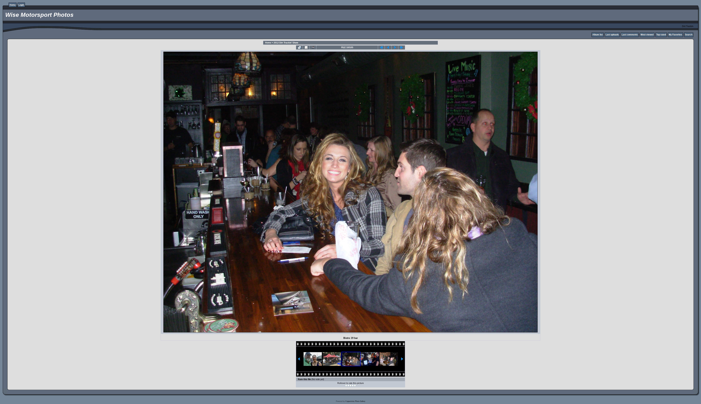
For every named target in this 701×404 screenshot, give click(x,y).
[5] (355, 385)
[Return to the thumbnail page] (299, 47)
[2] (348, 385)
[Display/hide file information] (306, 47)
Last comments (630, 34)
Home (12, 5)
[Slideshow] (313, 47)
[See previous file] (388, 47)
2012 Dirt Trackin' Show (286, 42)
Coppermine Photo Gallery (355, 401)
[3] (350, 385)
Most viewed (647, 34)
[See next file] (395, 47)
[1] (346, 385)
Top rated (661, 34)
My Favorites (675, 34)
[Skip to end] (401, 47)
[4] (353, 385)
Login (21, 5)
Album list (597, 34)
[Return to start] (381, 47)
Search (688, 34)
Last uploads (612, 34)
